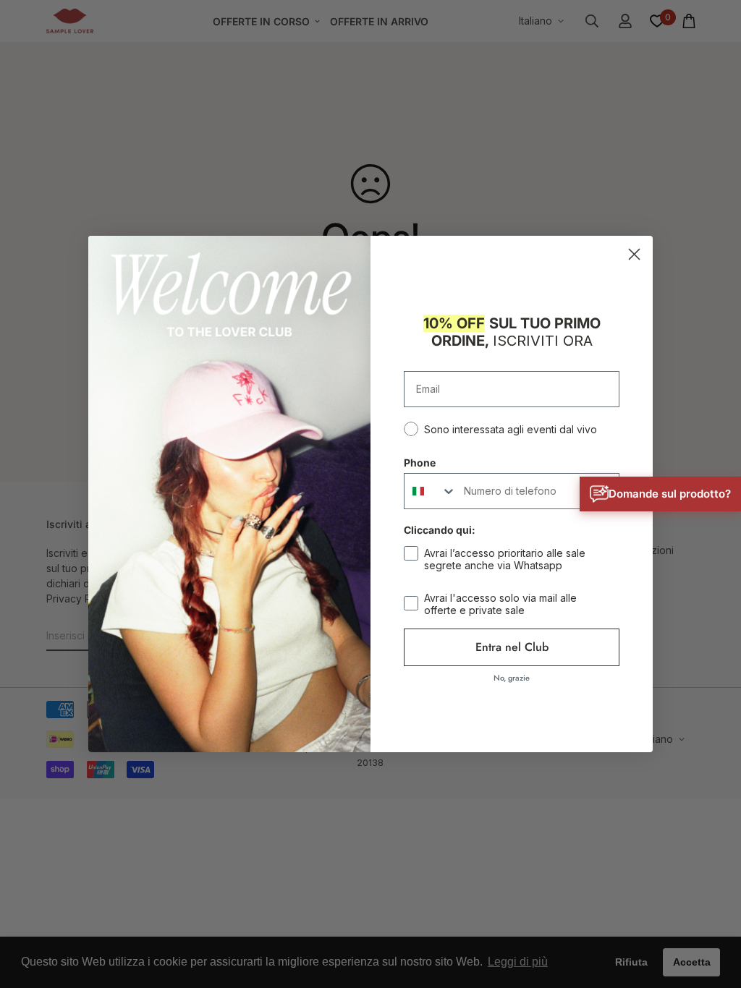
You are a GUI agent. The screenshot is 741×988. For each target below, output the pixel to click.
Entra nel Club (512, 647)
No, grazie (512, 677)
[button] (660, 494)
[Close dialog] (634, 254)
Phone (420, 462)
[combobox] (431, 491)
